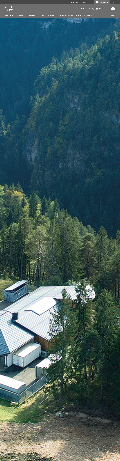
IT (114, 2)
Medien (51, 15)
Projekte (43, 15)
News (113, 15)
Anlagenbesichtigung (65, 15)
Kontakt (79, 15)
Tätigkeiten (20, 15)
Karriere (87, 15)
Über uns (8, 15)
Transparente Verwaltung (80, 2)
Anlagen (32, 15)
